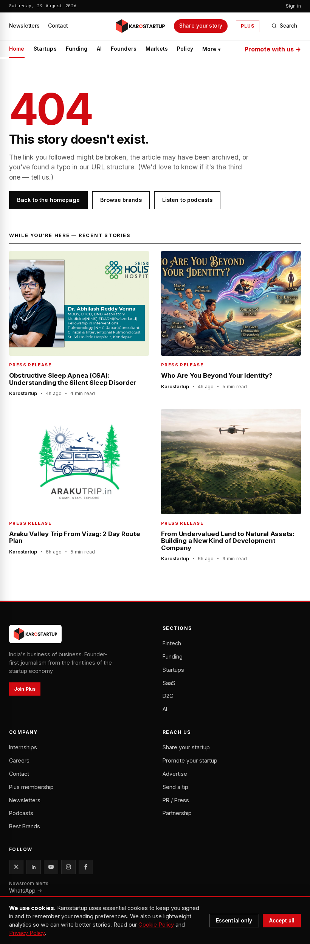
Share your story (200, 26)
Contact (58, 26)
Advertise (175, 773)
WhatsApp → (25, 890)
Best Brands (24, 826)
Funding (77, 49)
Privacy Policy (27, 933)
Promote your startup (190, 760)
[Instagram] (68, 867)
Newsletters (24, 26)
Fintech (172, 643)
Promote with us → (273, 49)
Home (17, 49)
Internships (23, 747)
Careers (19, 760)
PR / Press (176, 800)
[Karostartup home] (140, 26)
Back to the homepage (48, 200)
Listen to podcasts (187, 200)
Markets (157, 49)
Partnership (177, 813)
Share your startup (186, 747)
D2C (168, 696)
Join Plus (25, 689)
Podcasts (21, 813)
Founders (123, 49)
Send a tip (175, 787)
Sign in (293, 6)
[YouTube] (51, 867)
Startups (45, 49)
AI (99, 49)
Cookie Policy (156, 924)
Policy (185, 49)
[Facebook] (86, 867)
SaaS (169, 683)
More (211, 49)
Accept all (281, 921)
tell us (40, 177)
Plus (247, 26)
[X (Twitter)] (16, 867)
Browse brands (121, 200)
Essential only (234, 921)
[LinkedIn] (33, 867)
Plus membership (31, 787)
